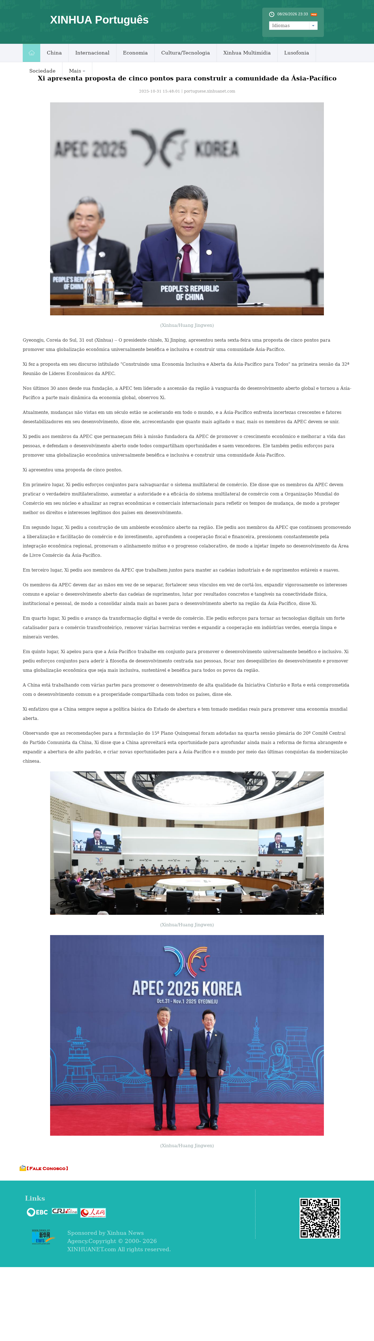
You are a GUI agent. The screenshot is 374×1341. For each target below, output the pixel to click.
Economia (135, 53)
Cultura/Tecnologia (185, 53)
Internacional (92, 53)
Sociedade (42, 71)
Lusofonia (296, 53)
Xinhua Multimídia (247, 53)
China (54, 53)
